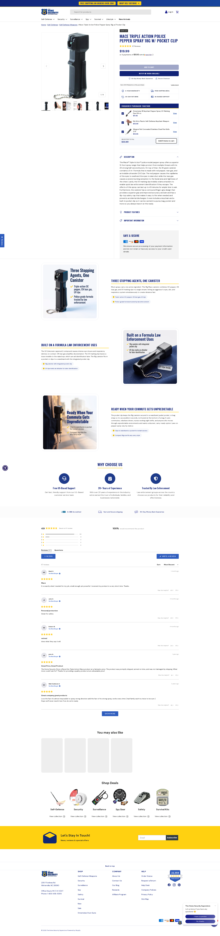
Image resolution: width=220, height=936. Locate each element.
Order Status (146, 876)
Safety (141, 809)
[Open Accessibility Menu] (5, 468)
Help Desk (145, 885)
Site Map (145, 899)
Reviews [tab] (46, 550)
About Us (116, 876)
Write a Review (169, 557)
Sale (79, 908)
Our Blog (115, 885)
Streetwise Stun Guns (87, 913)
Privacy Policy (147, 894)
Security (78, 809)
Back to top (110, 866)
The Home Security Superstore (57, 930)
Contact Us (117, 880)
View (176, 113)
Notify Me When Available (149, 73)
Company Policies (148, 890)
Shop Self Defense (128, 3)
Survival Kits (162, 809)
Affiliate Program (119, 894)
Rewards (115, 890)
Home (43, 25)
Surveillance (99, 809)
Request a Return (148, 880)
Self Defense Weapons (68, 25)
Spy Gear (120, 809)
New (79, 903)
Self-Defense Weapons (87, 876)
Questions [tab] (58, 550)
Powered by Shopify (73, 930)
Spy (79, 890)
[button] (149, 46)
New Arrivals (124, 19)
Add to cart (149, 67)
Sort (159, 565)
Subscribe (172, 838)
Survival (81, 899)
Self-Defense (52, 25)
